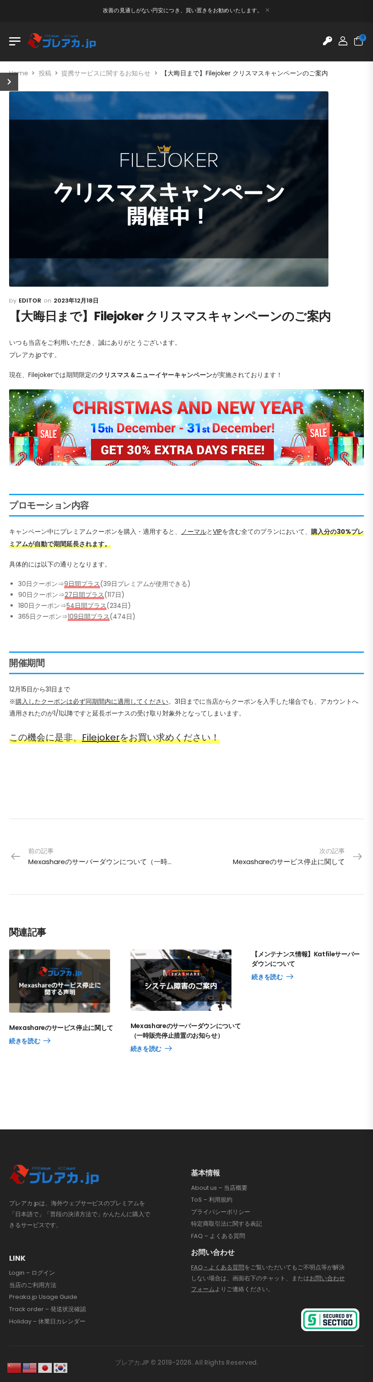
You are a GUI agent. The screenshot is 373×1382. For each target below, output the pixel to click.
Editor (30, 300)
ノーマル (194, 531)
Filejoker (101, 737)
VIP (217, 531)
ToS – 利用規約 (211, 1199)
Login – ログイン (32, 1273)
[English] (30, 1367)
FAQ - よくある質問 (217, 1267)
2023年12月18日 (76, 300)
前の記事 (107, 856)
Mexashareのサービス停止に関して (61, 1027)
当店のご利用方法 (32, 1285)
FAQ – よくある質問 (218, 1236)
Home (18, 73)
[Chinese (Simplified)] (14, 1367)
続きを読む (24, 1041)
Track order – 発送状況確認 (47, 1309)
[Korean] (61, 1367)
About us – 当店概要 (219, 1188)
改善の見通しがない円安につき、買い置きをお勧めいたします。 (182, 10)
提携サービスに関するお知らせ (106, 73)
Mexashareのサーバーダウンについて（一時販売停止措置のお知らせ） (186, 1030)
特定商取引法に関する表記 (226, 1224)
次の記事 (289, 856)
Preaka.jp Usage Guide (43, 1297)
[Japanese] (45, 1367)
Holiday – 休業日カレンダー (47, 1321)
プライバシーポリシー (220, 1212)
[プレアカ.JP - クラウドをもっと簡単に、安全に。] (62, 41)
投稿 (45, 73)
